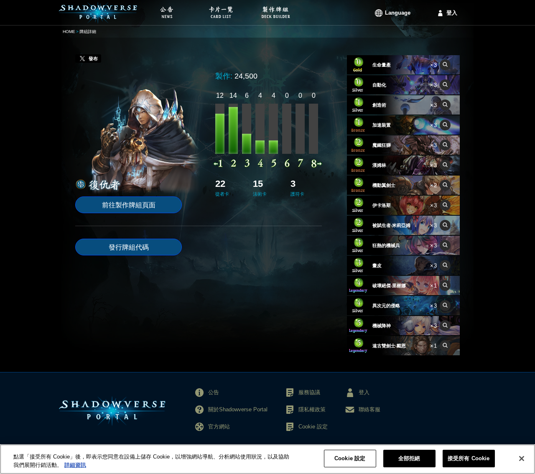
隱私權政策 (312, 409)
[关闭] (521, 458)
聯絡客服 (369, 409)
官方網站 (219, 426)
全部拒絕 (409, 458)
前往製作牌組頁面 (128, 205)
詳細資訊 (75, 465)
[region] (267, 459)
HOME (69, 31)
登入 (451, 13)
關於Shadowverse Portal (238, 409)
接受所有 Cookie (468, 458)
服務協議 (309, 392)
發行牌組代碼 (129, 247)
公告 (213, 392)
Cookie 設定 (349, 458)
